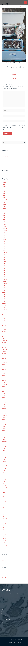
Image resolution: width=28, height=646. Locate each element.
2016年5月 (4, 450)
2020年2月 (4, 353)
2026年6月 (4, 186)
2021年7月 (4, 316)
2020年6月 (4, 345)
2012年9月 (4, 547)
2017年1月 (4, 435)
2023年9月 (4, 259)
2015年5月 (4, 476)
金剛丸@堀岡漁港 (5, 629)
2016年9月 (4, 443)
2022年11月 (4, 281)
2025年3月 (4, 219)
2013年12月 (4, 514)
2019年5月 (4, 373)
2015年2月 (4, 483)
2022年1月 (4, 303)
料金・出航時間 (4, 615)
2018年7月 (4, 395)
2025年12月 (4, 199)
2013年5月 (4, 529)
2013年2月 (4, 536)
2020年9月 (4, 338)
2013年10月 (4, 518)
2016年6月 (4, 448)
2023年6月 (4, 265)
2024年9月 (4, 232)
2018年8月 (4, 393)
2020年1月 (4, 356)
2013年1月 (4, 538)
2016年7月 (4, 446)
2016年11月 (4, 439)
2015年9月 (4, 468)
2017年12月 (4, 411)
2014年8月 (4, 496)
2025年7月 (4, 210)
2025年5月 (4, 215)
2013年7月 (4, 525)
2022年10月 (4, 283)
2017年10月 (4, 415)
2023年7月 (4, 263)
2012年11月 (4, 542)
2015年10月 (4, 465)
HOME (3, 609)
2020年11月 (4, 334)
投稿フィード (5, 573)
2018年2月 (4, 406)
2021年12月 (4, 305)
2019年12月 (4, 358)
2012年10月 (4, 545)
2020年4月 (4, 349)
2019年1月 (4, 382)
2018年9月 (4, 391)
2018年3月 (4, 404)
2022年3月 (4, 298)
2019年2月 (4, 380)
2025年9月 (4, 206)
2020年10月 (4, 336)
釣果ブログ (4, 6)
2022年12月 (4, 279)
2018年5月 (4, 400)
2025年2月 (4, 221)
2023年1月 (4, 276)
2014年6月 (4, 501)
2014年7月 (4, 498)
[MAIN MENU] (25, 2)
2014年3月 (4, 507)
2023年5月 (4, 268)
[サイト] (14, 121)
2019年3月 (4, 378)
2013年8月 (4, 523)
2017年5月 (4, 426)
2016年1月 (4, 459)
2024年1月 (4, 250)
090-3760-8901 (5, 631)
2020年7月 (4, 342)
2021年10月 (4, 309)
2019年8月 (4, 367)
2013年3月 (4, 534)
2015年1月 (4, 485)
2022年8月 (4, 287)
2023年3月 (4, 272)
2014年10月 (4, 492)
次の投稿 (14, 78)
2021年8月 (4, 314)
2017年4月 (4, 428)
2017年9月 (4, 417)
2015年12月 (4, 461)
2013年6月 (4, 527)
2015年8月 (4, 470)
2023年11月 (4, 254)
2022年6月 (4, 292)
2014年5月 (4, 503)
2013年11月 (4, 516)
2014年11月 (4, 490)
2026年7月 (4, 184)
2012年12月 (4, 540)
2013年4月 (4, 531)
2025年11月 (4, 202)
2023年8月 (4, 261)
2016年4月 (4, 452)
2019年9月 (4, 364)
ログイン (4, 571)
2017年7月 (4, 422)
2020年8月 (4, 340)
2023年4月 (4, 270)
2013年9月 (4, 520)
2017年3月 (4, 430)
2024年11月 (4, 228)
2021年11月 (4, 307)
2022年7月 (4, 290)
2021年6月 (4, 318)
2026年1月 (4, 197)
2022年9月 (4, 285)
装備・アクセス (4, 617)
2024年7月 (4, 237)
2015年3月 (4, 481)
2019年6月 (4, 371)
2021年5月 (4, 320)
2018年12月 (4, 384)
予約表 (2, 611)
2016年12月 (4, 437)
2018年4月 (4, 402)
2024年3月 (4, 246)
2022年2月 (4, 301)
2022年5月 (4, 294)
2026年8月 (4, 182)
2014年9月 (4, 494)
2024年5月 (4, 241)
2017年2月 (4, 432)
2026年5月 (4, 188)
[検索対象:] (14, 142)
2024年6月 (4, 239)
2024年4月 (4, 243)
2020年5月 (4, 347)
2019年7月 (4, 369)
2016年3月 (4, 454)
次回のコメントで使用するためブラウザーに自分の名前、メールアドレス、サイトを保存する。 (14, 127)
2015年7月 (4, 472)
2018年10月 (4, 389)
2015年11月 (4, 463)
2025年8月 (4, 208)
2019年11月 (4, 360)
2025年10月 (4, 204)
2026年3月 (4, 193)
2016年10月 (4, 441)
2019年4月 (4, 375)
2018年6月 (4, 397)
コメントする (18, 6)
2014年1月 (4, 512)
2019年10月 (4, 362)
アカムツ (4, 154)
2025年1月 (4, 224)
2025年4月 (4, 217)
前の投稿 (14, 74)
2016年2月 (4, 457)
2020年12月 (4, 331)
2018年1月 (4, 408)
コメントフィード (6, 575)
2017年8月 (4, 419)
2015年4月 (4, 479)
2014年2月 (4, 509)
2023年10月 (4, 257)
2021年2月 (4, 327)
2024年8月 (4, 235)
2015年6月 (4, 474)
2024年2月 (4, 248)
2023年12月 (4, 252)
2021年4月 (4, 323)
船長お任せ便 (5, 156)
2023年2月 (4, 274)
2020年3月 (4, 351)
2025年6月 (4, 213)
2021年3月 (4, 325)
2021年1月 (4, 329)
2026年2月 (4, 195)
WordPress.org (5, 577)
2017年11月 (4, 413)
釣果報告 (4, 560)
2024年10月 (4, 230)
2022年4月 (4, 296)
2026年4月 (4, 191)
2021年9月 (4, 312)
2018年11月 (4, 386)
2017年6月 (4, 424)
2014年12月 (4, 487)
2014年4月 (4, 505)
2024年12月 (4, 226)
